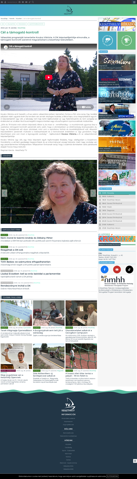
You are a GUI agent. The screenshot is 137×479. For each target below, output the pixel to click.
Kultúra (68, 457)
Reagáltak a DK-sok (12, 250)
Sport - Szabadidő (8, 370)
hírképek (7, 156)
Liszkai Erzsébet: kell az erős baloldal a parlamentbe (30, 273)
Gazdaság (68, 447)
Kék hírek (68, 453)
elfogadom (112, 476)
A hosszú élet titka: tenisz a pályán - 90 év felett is (79, 374)
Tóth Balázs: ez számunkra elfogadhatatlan (25, 262)
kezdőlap (4, 19)
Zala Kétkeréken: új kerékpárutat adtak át (44, 374)
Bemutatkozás (68, 433)
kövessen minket (107, 262)
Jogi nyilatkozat (68, 424)
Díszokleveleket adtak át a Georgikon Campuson (79, 331)
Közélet (19, 19)
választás (11, 24)
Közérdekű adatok (68, 418)
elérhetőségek (106, 249)
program (22, 24)
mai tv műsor (105, 189)
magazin (103, 51)
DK (3, 24)
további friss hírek (12, 297)
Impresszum (68, 421)
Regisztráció (12, 2)
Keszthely (21, 28)
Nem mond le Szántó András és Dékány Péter (27, 238)
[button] (4, 193)
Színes (68, 460)
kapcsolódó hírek (12, 230)
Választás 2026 (6, 271)
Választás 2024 (68, 466)
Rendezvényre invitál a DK (16, 285)
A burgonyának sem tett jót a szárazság (48, 331)
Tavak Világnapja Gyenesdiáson (16, 330)
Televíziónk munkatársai (68, 436)
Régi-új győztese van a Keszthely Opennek (12, 376)
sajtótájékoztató (36, 24)
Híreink (11, 19)
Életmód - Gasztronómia (68, 463)
